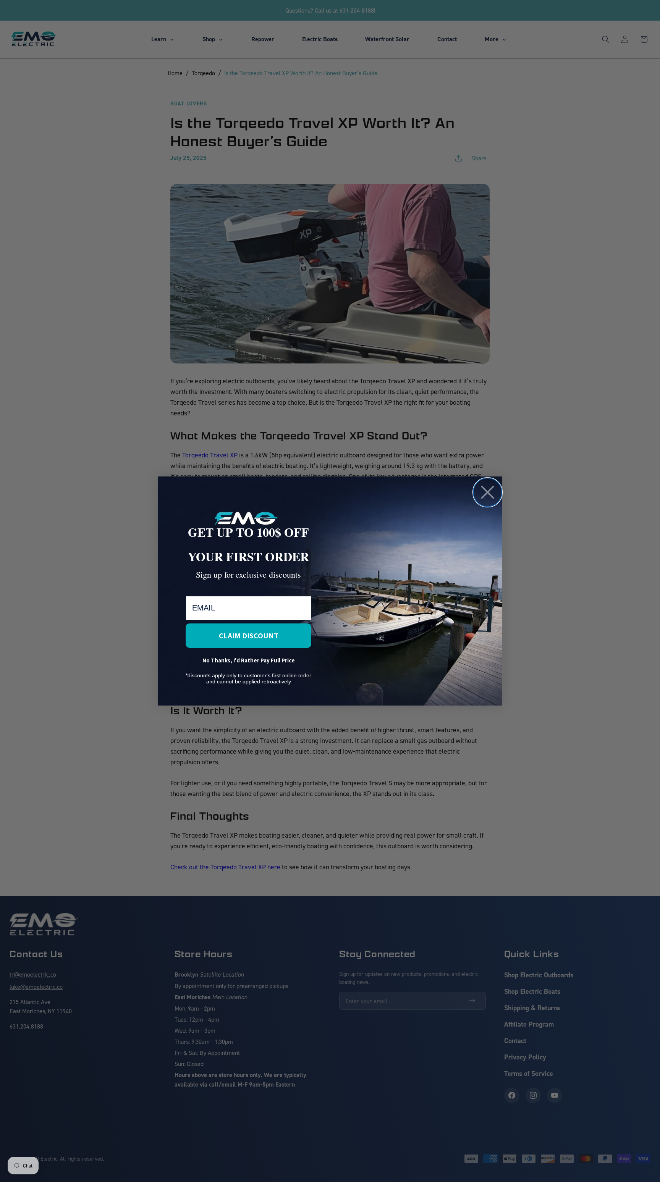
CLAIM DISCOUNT (248, 636)
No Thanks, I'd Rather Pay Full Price (248, 660)
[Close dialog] (487, 492)
